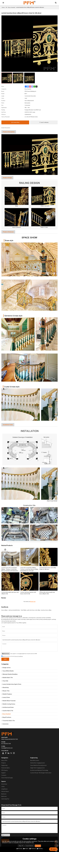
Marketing (40, 848)
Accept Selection (29, 845)
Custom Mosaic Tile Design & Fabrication (40, 772)
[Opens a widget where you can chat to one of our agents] (53, 849)
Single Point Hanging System (37, 767)
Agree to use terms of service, (12, 656)
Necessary (20, 848)
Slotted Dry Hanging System (37, 763)
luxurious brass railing (46, 610)
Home (3, 7)
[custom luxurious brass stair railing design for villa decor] (48, 557)
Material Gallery (5, 767)
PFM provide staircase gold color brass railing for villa (47, 592)
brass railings (4, 610)
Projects (3, 763)
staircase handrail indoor (14, 610)
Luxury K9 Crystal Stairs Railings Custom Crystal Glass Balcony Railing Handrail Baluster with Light (29, 569)
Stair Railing (23, 610)
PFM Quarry (4, 770)
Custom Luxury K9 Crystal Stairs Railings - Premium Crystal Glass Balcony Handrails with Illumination (9, 569)
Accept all (38, 845)
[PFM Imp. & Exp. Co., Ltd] (29, 3)
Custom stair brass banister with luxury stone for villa (28, 592)
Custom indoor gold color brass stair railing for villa (10, 592)
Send (5, 659)
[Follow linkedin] (8, 753)
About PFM (4, 760)
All (6, 7)
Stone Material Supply (7, 777)
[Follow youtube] (3, 753)
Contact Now (16, 122)
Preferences (33, 848)
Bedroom (3, 794)
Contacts (3, 775)
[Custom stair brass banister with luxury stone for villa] (29, 581)
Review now (32, 601)
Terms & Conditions (19, 656)
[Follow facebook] (5, 753)
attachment (6, 653)
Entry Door (4, 784)
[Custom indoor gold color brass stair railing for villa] (10, 581)
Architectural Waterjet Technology (39, 770)
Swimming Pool (5, 799)
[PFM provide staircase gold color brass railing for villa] (48, 581)
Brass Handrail (11, 7)
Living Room (4, 789)
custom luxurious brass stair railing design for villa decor (47, 568)
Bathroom (4, 796)
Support (3, 772)
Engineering (4, 765)
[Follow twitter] (11, 753)
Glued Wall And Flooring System (38, 765)
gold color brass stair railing (33, 610)
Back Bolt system (34, 760)
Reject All (21, 845)
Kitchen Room (5, 791)
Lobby (3, 786)
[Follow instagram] (14, 753)
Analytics (27, 848)
